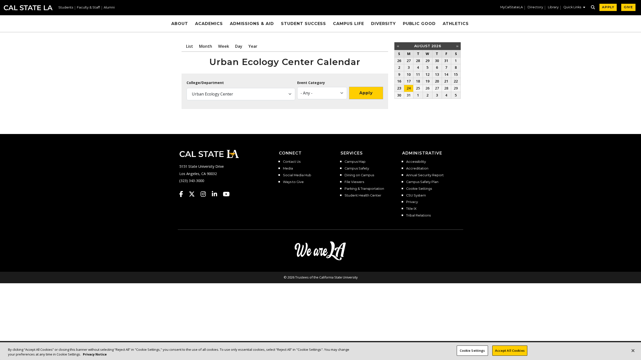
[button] (574, 8)
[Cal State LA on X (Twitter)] (194, 194)
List (189, 46)
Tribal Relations (418, 215)
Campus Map (355, 162)
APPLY (608, 7)
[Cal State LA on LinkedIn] (217, 194)
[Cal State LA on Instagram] (206, 194)
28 (446, 88)
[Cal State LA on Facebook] (183, 194)
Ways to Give (293, 182)
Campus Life (348, 23)
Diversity (383, 23)
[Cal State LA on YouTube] (226, 194)
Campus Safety (357, 168)
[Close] (632, 350)
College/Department (205, 82)
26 (427, 88)
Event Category (311, 82)
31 (409, 95)
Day (238, 46)
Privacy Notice (95, 354)
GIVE (628, 7)
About (179, 23)
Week (223, 46)
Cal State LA (28, 7)
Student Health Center (363, 195)
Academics (209, 23)
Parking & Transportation (364, 188)
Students (65, 7)
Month (205, 46)
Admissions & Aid (252, 23)
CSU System (416, 195)
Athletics (456, 23)
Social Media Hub (297, 175)
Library (553, 7)
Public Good (419, 23)
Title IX (411, 208)
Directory (535, 7)
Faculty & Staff (88, 7)
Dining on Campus (359, 175)
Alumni (109, 7)
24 (409, 88)
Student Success (303, 23)
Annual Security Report (425, 175)
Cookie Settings (419, 188)
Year (252, 46)
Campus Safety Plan (422, 182)
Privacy (412, 202)
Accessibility (416, 162)
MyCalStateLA (511, 7)
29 (456, 88)
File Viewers (354, 182)
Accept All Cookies (510, 350)
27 (437, 88)
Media (288, 168)
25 (418, 88)
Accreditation (417, 168)
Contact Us (291, 162)
